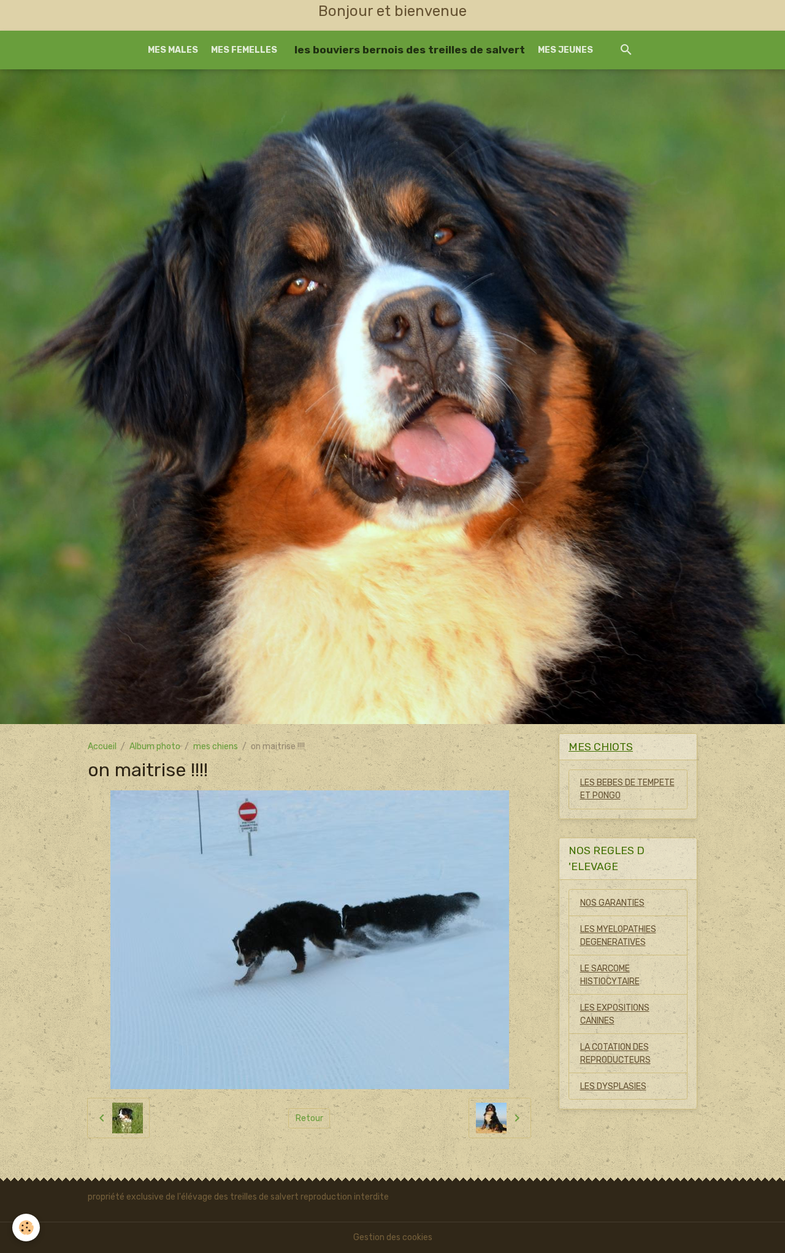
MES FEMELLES (244, 50)
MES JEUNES (565, 50)
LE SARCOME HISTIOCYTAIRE (610, 975)
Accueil (102, 746)
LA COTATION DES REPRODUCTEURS (615, 1053)
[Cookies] (26, 1227)
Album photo (154, 746)
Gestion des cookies (392, 1237)
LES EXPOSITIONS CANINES (614, 1014)
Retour (309, 1118)
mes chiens (215, 746)
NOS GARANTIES (612, 903)
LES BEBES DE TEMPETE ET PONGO (627, 789)
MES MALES (173, 50)
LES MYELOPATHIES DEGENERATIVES (618, 935)
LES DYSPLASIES (613, 1086)
